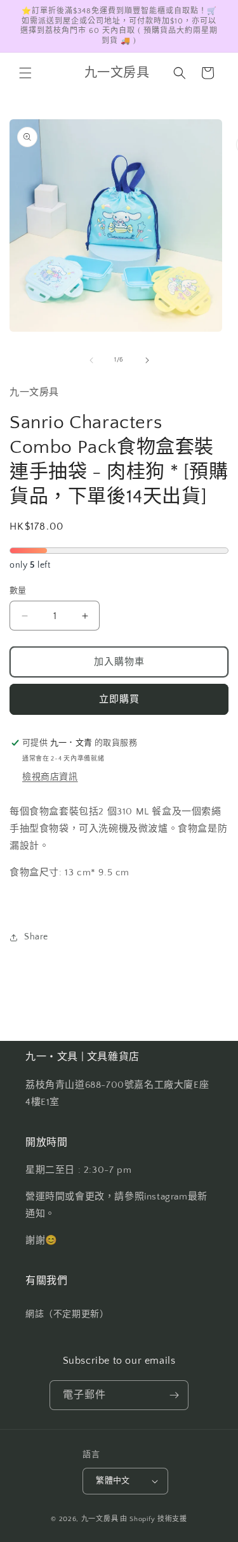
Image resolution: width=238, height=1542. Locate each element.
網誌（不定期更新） (67, 1314)
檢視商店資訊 (50, 777)
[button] (25, 73)
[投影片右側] (147, 360)
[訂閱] (174, 1395)
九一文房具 (100, 1519)
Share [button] (36, 937)
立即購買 (119, 699)
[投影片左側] (91, 360)
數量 (18, 590)
